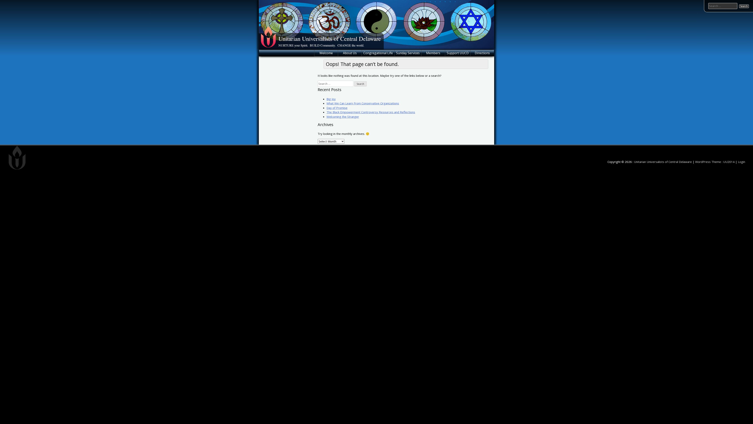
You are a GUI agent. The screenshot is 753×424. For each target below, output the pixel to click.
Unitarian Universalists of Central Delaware (329, 38)
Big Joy (331, 99)
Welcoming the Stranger (342, 117)
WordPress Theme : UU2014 (715, 162)
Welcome (326, 53)
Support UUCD (458, 53)
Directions (482, 53)
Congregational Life (378, 53)
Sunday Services (408, 53)
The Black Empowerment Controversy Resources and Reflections (370, 112)
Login (741, 162)
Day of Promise (336, 108)
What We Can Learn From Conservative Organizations (362, 103)
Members (433, 53)
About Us (350, 53)
